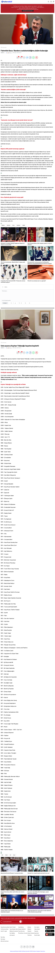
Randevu (18, 225)
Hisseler (29, 931)
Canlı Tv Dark (13, 927)
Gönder (5, 303)
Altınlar (29, 927)
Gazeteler (36, 933)
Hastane (8, 225)
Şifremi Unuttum (4, 941)
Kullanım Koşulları (36, 951)
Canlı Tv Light (4, 931)
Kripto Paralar (31, 933)
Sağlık (23, 225)
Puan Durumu (21, 931)
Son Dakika (12, 933)
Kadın (6, 855)
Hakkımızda (12, 951)
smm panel (12, 935)
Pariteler (30, 935)
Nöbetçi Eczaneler (14, 931)
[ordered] (19, 303)
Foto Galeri (36, 927)
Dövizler (29, 929)
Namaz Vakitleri (22, 929)
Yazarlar (36, 931)
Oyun (14, 855)
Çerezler (27, 951)
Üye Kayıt (3, 939)
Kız (10, 855)
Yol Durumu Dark (4, 929)
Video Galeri (37, 929)
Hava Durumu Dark (5, 927)
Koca (13, 225)
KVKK (31, 951)
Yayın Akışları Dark (14, 929)
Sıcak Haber (37, 935)
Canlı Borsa (21, 927)
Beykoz (3, 225)
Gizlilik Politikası (22, 951)
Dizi (2, 855)
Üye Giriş (3, 937)
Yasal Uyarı (43, 951)
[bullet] (21, 303)
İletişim (16, 951)
